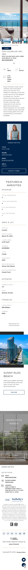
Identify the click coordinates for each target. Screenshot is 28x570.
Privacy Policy (21, 552)
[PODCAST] (24, 533)
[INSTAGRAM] (7, 533)
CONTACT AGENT (14, 171)
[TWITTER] (16, 533)
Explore (14, 392)
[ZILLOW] (20, 533)
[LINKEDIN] (12, 533)
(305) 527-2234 (7, 154)
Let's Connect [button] (14, 455)
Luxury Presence (14, 544)
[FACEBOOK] (3, 533)
